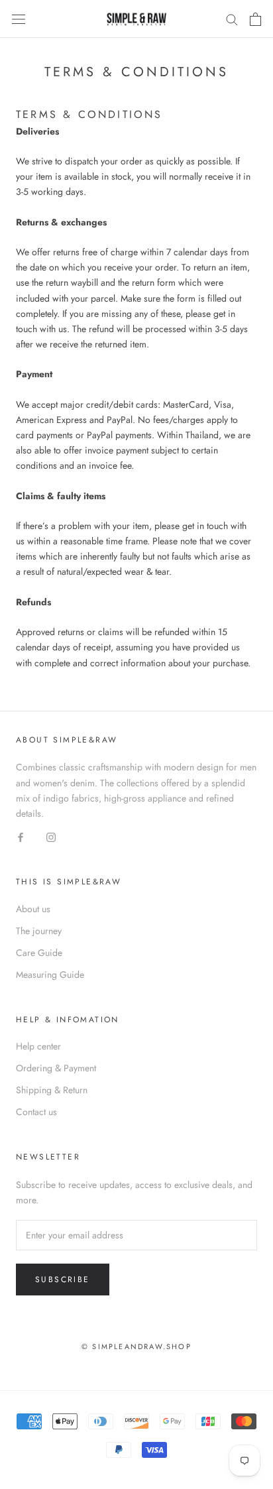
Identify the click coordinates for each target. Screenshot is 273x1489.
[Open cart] (255, 19)
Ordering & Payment (56, 1068)
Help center (38, 1046)
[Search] (232, 19)
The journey (39, 930)
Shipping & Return (51, 1090)
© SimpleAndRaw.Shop (136, 1346)
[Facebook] (20, 836)
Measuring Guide (50, 974)
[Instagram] (51, 836)
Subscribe (62, 1279)
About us (33, 909)
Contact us (36, 1111)
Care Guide (39, 952)
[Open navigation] (18, 19)
